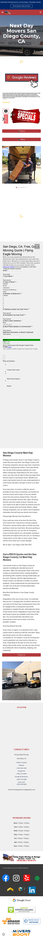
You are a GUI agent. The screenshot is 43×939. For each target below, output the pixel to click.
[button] (2, 12)
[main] (21, 33)
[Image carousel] (21, 167)
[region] (21, 5)
